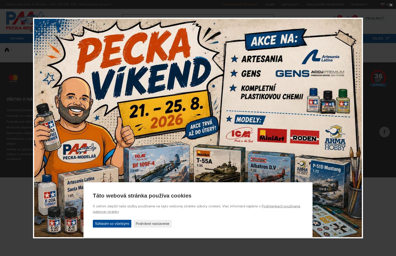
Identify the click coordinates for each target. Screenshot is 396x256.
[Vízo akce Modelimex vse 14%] (198, 128)
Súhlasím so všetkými (112, 223)
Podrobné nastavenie (152, 223)
